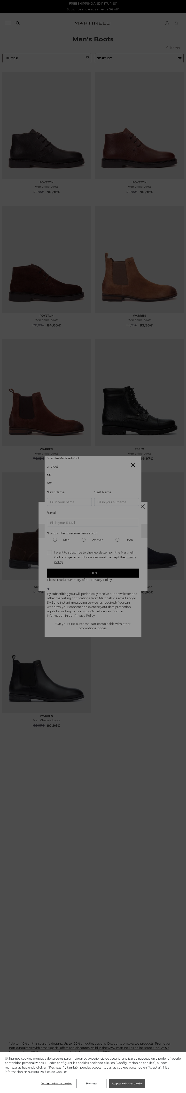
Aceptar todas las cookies (127, 1083)
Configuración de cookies (56, 1083)
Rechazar (91, 1083)
